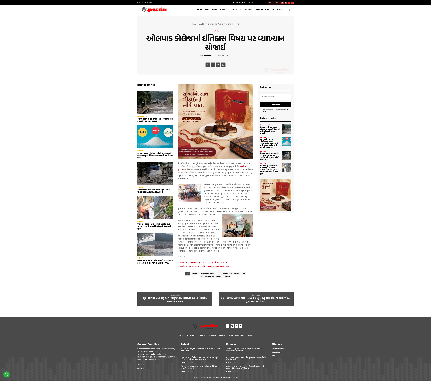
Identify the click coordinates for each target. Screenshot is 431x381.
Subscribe (276, 105)
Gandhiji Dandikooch (224, 274)
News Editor (208, 56)
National (140, 221)
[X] (289, 3)
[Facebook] (282, 3)
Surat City (201, 24)
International (142, 116)
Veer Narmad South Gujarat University (215, 276)
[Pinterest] (218, 65)
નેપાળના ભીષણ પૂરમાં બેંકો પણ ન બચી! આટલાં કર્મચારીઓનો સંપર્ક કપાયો (155, 120)
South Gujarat (239, 274)
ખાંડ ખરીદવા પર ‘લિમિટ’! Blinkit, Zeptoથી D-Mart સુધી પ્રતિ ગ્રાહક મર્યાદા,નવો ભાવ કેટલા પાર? (155, 155)
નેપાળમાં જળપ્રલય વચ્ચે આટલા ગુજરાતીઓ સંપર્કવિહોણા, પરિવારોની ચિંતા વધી (153, 191)
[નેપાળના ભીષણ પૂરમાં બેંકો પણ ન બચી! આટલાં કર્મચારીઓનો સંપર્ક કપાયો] (155, 102)
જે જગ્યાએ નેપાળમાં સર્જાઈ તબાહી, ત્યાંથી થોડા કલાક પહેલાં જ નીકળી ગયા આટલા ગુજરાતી (155, 262)
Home (194, 24)
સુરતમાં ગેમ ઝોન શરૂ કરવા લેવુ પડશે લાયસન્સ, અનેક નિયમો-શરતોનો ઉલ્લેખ (175, 300)
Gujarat (140, 150)
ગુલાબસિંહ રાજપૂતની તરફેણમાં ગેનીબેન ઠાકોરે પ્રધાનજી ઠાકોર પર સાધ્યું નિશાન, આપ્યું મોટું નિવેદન (245, 367)
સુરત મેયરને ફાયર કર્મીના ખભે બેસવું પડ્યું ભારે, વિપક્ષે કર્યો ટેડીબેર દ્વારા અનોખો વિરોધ (256, 300)
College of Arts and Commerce (202, 274)
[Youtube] (292, 3)
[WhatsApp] (223, 65)
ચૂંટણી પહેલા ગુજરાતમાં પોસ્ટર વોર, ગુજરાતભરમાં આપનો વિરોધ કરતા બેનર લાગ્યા (246, 358)
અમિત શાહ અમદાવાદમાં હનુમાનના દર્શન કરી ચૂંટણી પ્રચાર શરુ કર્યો (203, 262)
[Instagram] (286, 3)
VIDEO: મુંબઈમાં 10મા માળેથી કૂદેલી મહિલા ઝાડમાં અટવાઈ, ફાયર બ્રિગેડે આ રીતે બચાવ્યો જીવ (154, 226)
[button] (290, 9)
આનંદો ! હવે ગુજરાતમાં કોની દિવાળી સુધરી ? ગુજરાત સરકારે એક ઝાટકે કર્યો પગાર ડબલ (244, 350)
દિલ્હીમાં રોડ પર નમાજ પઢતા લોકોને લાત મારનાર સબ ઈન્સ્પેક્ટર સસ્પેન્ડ (205, 266)
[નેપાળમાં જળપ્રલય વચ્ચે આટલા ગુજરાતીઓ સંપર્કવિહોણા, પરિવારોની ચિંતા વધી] (155, 173)
